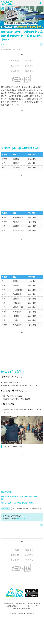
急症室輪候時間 (32, 508)
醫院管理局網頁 (7, 492)
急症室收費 (17, 508)
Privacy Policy (26, 608)
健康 (3, 44)
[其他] (41, 45)
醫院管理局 (20, 519)
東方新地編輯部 (6, 49)
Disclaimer (16, 608)
